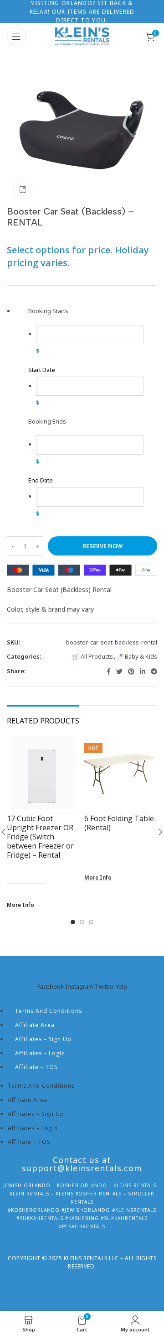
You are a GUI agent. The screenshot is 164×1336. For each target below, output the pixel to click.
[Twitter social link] (119, 671)
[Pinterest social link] (131, 671)
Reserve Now (102, 546)
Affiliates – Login (40, 1053)
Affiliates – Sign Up (43, 1039)
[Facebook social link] (108, 671)
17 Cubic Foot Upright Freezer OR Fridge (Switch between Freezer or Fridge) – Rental (40, 836)
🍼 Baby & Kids (136, 656)
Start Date (41, 370)
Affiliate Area (35, 1025)
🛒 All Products (92, 656)
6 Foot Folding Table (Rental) (119, 823)
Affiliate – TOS (36, 1067)
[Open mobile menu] (16, 36)
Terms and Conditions (48, 1011)
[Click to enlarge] (23, 189)
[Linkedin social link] (142, 671)
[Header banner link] (82, 11)
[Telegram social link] (154, 671)
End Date (40, 480)
